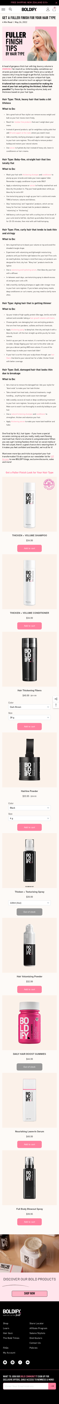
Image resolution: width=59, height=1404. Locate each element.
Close (56, 3)
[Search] (9, 9)
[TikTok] (13, 1362)
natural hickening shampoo (22, 414)
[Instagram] (5, 1362)
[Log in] (47, 9)
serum (32, 186)
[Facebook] (20, 1362)
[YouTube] (28, 1362)
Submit (52, 1386)
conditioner (46, 175)
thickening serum (18, 422)
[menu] (3, 9)
